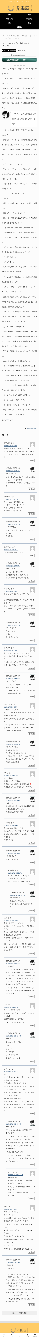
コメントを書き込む (19, 1313)
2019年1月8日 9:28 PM (10, 446)
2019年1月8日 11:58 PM (11, 550)
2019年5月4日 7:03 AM (10, 1209)
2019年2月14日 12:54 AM (15, 1175)
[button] (35, 676)
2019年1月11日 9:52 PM (15, 873)
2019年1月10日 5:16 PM (13, 566)
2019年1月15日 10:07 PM (17, 895)
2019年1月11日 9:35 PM (13, 800)
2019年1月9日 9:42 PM (10, 651)
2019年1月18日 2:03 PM (11, 920)
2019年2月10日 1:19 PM (11, 1007)
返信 (32, 460)
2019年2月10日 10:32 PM (13, 1124)
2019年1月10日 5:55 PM (13, 744)
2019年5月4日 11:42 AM (13, 1262)
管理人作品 (13, 50)
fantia (8, 420)
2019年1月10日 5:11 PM (13, 471)
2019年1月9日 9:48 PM (10, 707)
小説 (5, 50)
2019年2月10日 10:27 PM (13, 1036)
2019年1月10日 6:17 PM (11, 775)
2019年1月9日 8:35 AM (10, 591)
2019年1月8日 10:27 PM (11, 499)
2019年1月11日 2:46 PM (11, 825)
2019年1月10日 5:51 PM (13, 625)
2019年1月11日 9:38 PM (13, 853)
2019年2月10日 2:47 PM (11, 1071)
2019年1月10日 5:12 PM (13, 524)
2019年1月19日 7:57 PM (13, 963)
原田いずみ (22, 50)
